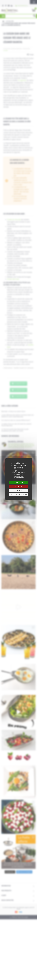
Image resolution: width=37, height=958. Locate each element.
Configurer (18, 490)
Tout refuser (18, 486)
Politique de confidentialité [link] (18, 494)
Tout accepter (18, 482)
